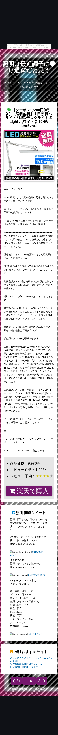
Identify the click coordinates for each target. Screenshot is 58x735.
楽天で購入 (32, 490)
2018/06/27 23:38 (37, 634)
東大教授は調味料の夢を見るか (26, 664)
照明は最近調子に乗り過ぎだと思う (29, 67)
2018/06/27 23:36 (36, 575)
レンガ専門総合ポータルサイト (26, 666)
